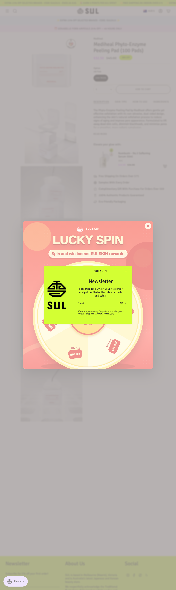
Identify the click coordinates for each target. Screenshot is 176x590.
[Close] (126, 271)
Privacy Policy (84, 314)
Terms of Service (101, 314)
